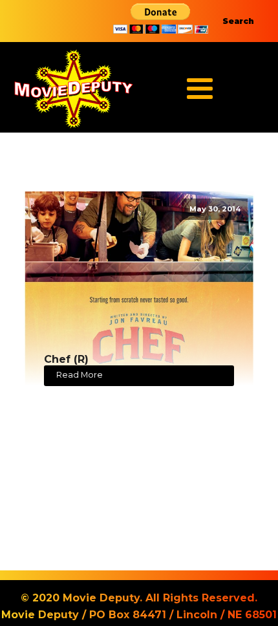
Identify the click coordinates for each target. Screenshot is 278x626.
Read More (79, 375)
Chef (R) (66, 359)
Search (238, 21)
